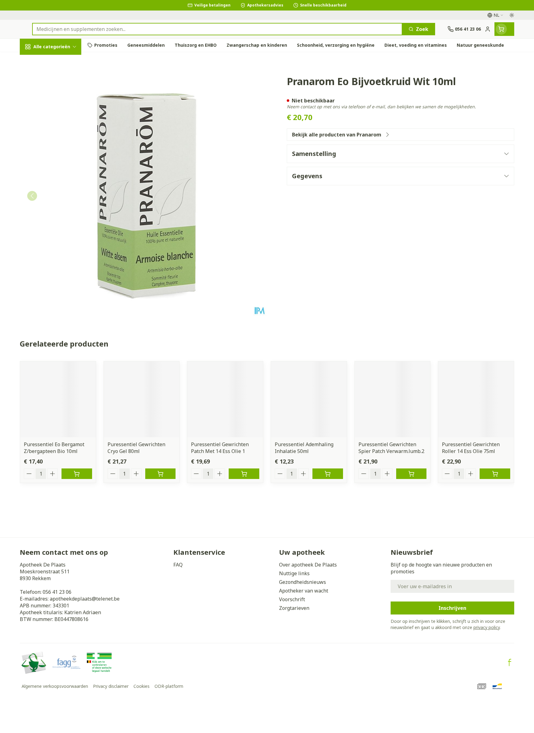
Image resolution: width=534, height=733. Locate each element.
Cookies (142, 686)
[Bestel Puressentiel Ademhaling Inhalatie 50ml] (327, 473)
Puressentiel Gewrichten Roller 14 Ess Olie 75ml (471, 448)
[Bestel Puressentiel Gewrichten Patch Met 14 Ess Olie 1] (244, 473)
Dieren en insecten (59, 201)
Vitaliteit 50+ (59, 150)
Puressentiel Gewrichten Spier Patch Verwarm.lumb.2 (391, 448)
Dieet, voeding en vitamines (59, 108)
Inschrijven (452, 608)
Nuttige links (294, 573)
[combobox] (217, 29)
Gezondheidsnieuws (302, 582)
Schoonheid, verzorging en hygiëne (59, 83)
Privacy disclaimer (111, 686)
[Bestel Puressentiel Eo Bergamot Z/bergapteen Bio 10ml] (76, 473)
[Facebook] (509, 662)
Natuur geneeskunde (59, 167)
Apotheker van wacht (303, 590)
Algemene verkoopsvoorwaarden (55, 686)
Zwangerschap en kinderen (59, 130)
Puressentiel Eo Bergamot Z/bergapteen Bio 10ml (54, 448)
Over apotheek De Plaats (308, 564)
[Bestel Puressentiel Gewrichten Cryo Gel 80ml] (160, 473)
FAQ (178, 564)
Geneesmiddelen (59, 218)
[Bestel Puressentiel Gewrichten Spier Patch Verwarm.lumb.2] (411, 473)
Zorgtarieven (294, 608)
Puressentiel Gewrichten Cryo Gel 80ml (136, 448)
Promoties (38, 61)
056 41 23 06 (57, 592)
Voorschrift (292, 599)
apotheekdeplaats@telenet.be (85, 598)
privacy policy (486, 627)
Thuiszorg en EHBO (59, 184)
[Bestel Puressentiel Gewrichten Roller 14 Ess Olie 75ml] (495, 473)
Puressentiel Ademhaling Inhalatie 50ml (304, 448)
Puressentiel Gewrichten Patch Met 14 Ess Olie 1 (220, 448)
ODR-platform (169, 686)
